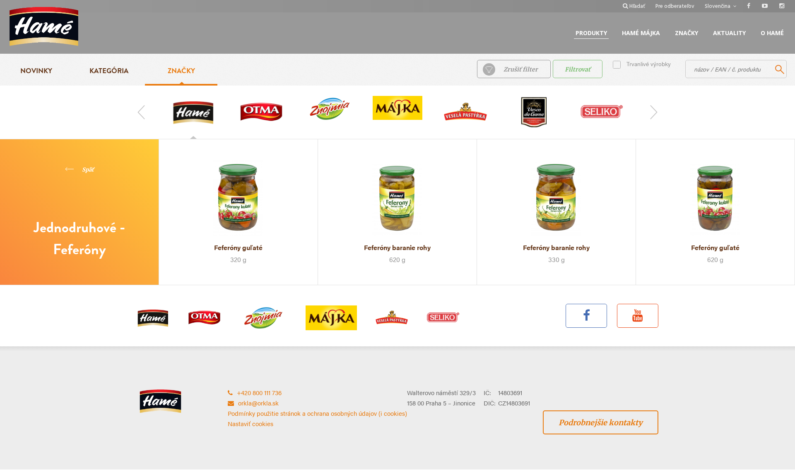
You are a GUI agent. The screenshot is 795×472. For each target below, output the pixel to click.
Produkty (591, 33)
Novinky (36, 71)
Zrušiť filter (521, 69)
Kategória (108, 71)
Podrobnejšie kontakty (601, 422)
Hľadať (637, 6)
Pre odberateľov (674, 6)
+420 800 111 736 (259, 392)
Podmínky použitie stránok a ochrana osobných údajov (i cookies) (317, 413)
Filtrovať (577, 69)
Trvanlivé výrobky (648, 64)
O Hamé (772, 33)
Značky (686, 33)
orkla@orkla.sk (258, 402)
